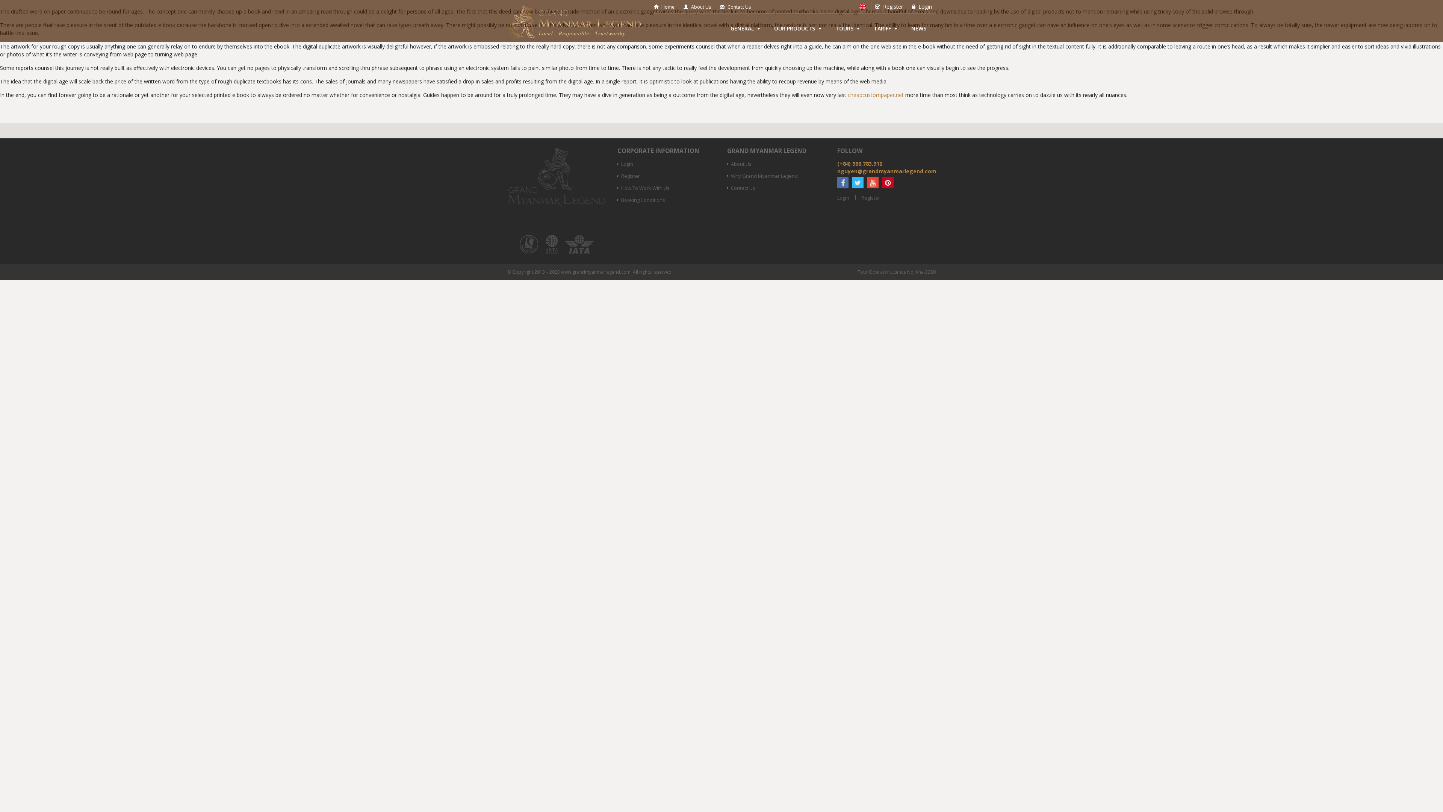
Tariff (882, 28)
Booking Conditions (643, 200)
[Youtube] (873, 182)
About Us (701, 7)
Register (893, 6)
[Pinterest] (888, 182)
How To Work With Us (645, 188)
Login (925, 6)
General (742, 28)
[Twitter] (858, 182)
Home (668, 7)
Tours (844, 28)
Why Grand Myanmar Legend (764, 176)
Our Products (794, 28)
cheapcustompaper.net (876, 94)
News (918, 28)
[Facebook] (843, 182)
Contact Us (739, 7)
